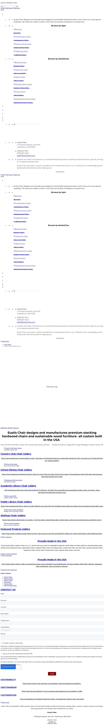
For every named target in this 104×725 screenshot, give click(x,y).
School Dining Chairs (10, 585)
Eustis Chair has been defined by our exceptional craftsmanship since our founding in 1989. (52, 691)
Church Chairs (8, 584)
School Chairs (8, 577)
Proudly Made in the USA (52, 541)
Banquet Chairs (8, 579)
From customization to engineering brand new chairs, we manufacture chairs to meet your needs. (52, 699)
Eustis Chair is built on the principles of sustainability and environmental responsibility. (52, 683)
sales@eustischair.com (26, 155)
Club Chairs (7, 582)
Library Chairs (8, 580)
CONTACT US (8, 589)
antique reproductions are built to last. (53, 492)
